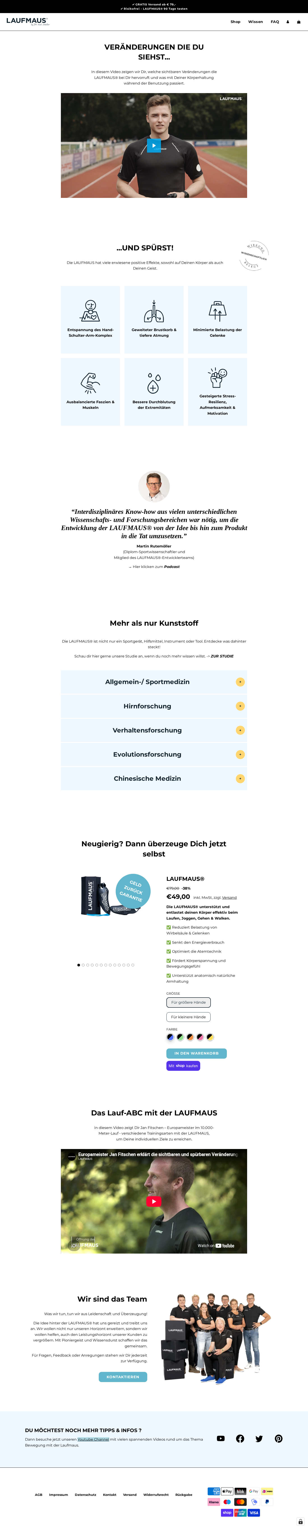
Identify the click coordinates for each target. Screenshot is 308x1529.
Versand (229, 897)
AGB (38, 1495)
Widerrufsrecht (156, 1495)
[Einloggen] (288, 21)
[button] (78, 965)
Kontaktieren (123, 1377)
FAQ (275, 22)
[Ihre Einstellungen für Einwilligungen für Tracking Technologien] (300, 1521)
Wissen (255, 22)
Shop (236, 22)
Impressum (58, 1495)
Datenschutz (85, 1495)
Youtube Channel (93, 1439)
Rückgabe (183, 1495)
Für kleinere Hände (188, 1017)
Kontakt (109, 1495)
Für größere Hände (188, 1002)
